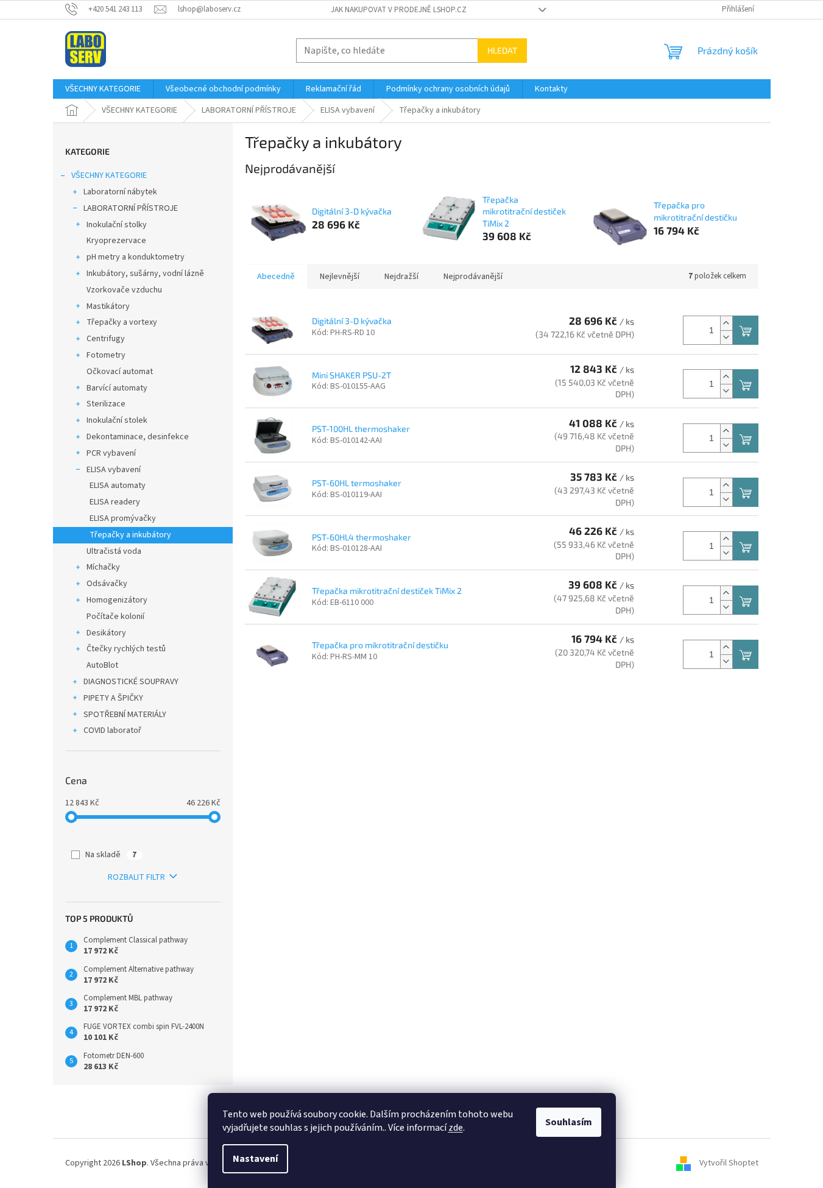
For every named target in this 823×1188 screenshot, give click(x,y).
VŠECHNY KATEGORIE (109, 175)
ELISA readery (115, 502)
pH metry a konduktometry (136, 257)
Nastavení (255, 1158)
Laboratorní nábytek (120, 192)
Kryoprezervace (116, 241)
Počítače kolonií (115, 616)
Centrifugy (106, 339)
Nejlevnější (339, 276)
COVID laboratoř (112, 730)
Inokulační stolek (117, 420)
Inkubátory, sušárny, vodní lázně (145, 273)
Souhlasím (568, 1122)
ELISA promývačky (123, 518)
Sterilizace (106, 404)
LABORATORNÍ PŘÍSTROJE (130, 208)
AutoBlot (102, 665)
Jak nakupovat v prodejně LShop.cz (399, 9)
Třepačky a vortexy (122, 322)
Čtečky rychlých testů (126, 649)
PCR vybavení (111, 453)
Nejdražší (401, 276)
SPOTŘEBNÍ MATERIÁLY (124, 715)
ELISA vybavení (114, 470)
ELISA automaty (118, 485)
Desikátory (106, 633)
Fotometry (106, 355)
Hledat (502, 50)
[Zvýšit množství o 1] (726, 323)
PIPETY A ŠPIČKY (113, 698)
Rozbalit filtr (136, 877)
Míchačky (103, 567)
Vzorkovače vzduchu (124, 290)
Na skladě (110, 855)
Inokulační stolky (117, 225)
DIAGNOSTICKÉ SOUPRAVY (130, 682)
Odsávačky (107, 584)
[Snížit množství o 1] (726, 337)
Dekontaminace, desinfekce (138, 437)
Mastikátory (108, 306)
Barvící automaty (117, 388)
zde (455, 1127)
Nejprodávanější (473, 276)
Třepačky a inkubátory (130, 535)
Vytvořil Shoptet (728, 1163)
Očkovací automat (120, 372)
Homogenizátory (117, 600)
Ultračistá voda (114, 551)
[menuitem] (103, 89)
